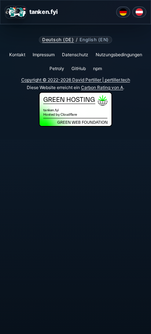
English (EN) (94, 40)
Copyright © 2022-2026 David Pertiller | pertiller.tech (75, 79)
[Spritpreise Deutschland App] (123, 12)
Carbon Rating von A (102, 87)
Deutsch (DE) (58, 40)
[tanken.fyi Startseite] (16, 12)
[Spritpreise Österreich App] (139, 12)
